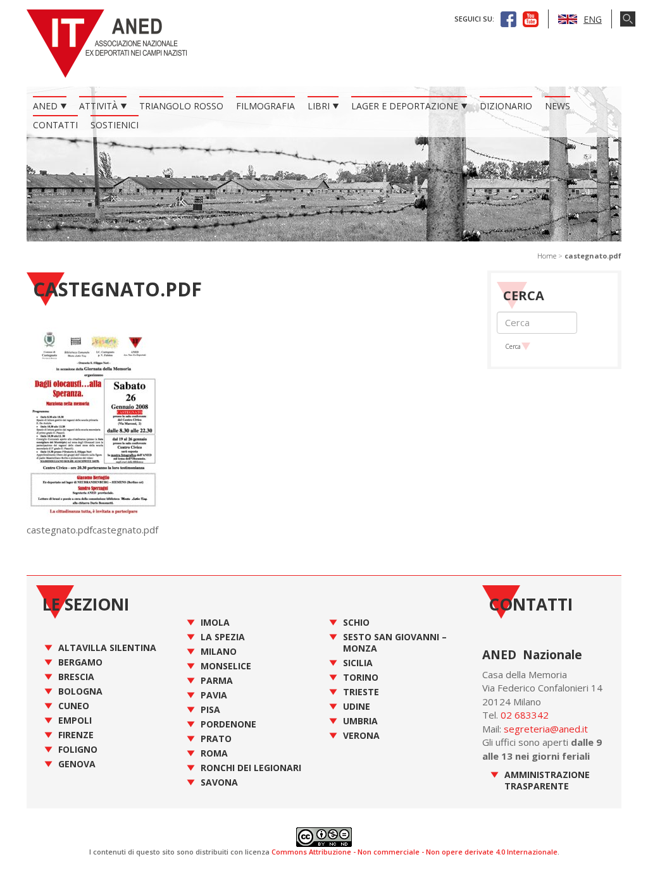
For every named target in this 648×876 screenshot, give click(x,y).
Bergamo (80, 662)
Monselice (226, 666)
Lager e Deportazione (404, 106)
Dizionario (506, 106)
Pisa (210, 709)
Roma (214, 753)
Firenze (76, 735)
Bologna (80, 691)
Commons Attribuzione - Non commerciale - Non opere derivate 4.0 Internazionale (414, 851)
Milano (219, 651)
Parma (217, 680)
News (557, 106)
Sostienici (114, 125)
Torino (360, 677)
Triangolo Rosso (181, 106)
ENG (592, 19)
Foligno (77, 749)
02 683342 (525, 715)
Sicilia (358, 663)
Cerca (513, 346)
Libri (319, 106)
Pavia (214, 695)
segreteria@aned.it (546, 728)
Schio (356, 622)
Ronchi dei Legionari (251, 768)
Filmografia (265, 106)
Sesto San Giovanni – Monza (395, 642)
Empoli (75, 720)
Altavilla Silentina (107, 648)
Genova (77, 764)
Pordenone (228, 724)
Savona (219, 782)
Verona (361, 735)
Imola (215, 622)
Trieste (361, 692)
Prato (216, 739)
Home (546, 255)
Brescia (76, 677)
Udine (356, 706)
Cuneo (73, 706)
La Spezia (223, 637)
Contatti (55, 125)
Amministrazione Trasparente (547, 780)
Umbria (360, 721)
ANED (45, 106)
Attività (98, 106)
